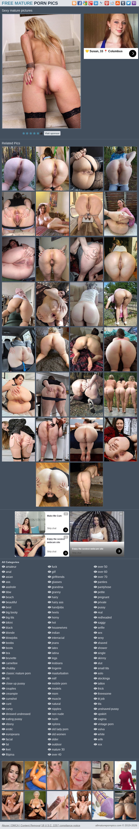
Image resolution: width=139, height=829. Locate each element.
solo (100, 673)
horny (55, 617)
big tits (9, 617)
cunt (8, 703)
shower (102, 647)
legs (54, 658)
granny (56, 592)
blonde (10, 632)
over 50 (102, 566)
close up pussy (15, 683)
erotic (9, 729)
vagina (101, 719)
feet (7, 749)
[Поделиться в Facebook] (79, 3)
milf (53, 678)
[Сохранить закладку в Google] (85, 3)
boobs (9, 642)
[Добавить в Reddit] (112, 3)
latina (55, 653)
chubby (10, 668)
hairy (54, 597)
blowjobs (11, 637)
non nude (57, 713)
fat (7, 744)
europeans (12, 734)
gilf (53, 571)
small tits (103, 668)
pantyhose (104, 587)
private (101, 602)
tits (99, 703)
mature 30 (58, 749)
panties (102, 581)
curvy (9, 708)
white (101, 734)
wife (100, 739)
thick (100, 688)
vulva (101, 729)
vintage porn (105, 724)
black (9, 627)
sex (99, 632)
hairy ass (57, 602)
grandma (57, 587)
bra (7, 653)
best (8, 607)
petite (101, 592)
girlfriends (57, 576)
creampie (11, 693)
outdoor (56, 744)
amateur (10, 566)
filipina (9, 754)
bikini (9, 622)
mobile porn (59, 683)
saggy (101, 622)
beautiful (11, 602)
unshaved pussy (108, 708)
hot (53, 622)
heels (55, 612)
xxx (99, 744)
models (56, 688)
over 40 (56, 754)
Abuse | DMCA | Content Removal (21, 825)
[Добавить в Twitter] (128, 3)
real (100, 612)
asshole (10, 587)
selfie (101, 627)
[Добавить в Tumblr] (123, 3)
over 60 (102, 571)
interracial (57, 637)
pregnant (103, 597)
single (101, 653)
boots (9, 647)
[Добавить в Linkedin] (96, 3)
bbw (8, 592)
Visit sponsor (52, 133)
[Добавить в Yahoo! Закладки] (134, 3)
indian (55, 632)
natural (56, 703)
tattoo (101, 683)
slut (99, 663)
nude (54, 719)
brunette (10, 658)
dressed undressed (17, 713)
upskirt (101, 713)
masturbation (59, 673)
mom (54, 693)
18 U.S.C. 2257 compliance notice (60, 825)
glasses (56, 581)
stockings (103, 678)
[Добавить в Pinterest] (107, 3)
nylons (55, 724)
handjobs (57, 607)
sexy (100, 637)
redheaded (104, 617)
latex (54, 647)
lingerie (56, 668)
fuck (54, 566)
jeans (55, 642)
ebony (9, 724)
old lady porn (59, 729)
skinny (101, 658)
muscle (56, 698)
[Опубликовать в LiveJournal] (101, 3)
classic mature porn (18, 673)
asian (9, 576)
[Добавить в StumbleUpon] (117, 3)
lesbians (57, 663)
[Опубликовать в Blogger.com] (74, 3)
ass (7, 581)
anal (8, 571)
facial (9, 739)
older (54, 739)
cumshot (11, 698)
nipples (56, 708)
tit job (101, 698)
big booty (11, 612)
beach (9, 597)
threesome (104, 693)
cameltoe (11, 663)
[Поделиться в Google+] (90, 3)
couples (10, 688)
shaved (102, 642)
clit (7, 678)
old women (58, 734)
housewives (59, 627)
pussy (101, 607)
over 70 (102, 576)
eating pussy (13, 719)
